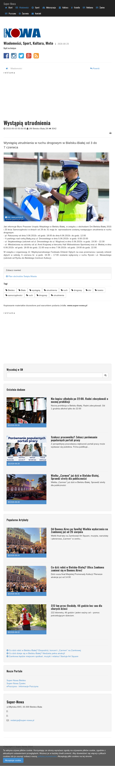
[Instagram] (13, 57)
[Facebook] (6, 57)
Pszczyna (11, 13)
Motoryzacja (50, 7)
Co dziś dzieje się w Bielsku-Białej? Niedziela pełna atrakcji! (36, 653)
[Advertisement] (59, 95)
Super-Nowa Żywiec (16, 683)
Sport (37, 7)
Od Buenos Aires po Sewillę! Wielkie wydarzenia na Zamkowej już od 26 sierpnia (79, 530)
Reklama (89, 7)
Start (10, 7)
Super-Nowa (10, 3)
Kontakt (37, 13)
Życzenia (25, 13)
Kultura (64, 7)
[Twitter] (21, 57)
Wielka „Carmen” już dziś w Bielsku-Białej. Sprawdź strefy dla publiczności (75, 477)
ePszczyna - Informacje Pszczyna (22, 686)
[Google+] (28, 57)
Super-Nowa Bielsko (16, 680)
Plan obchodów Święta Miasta (22, 276)
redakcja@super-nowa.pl (22, 720)
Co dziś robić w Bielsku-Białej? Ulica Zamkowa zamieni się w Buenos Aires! (77, 568)
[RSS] (36, 57)
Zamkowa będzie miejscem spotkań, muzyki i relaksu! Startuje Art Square (43, 656)
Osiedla (76, 7)
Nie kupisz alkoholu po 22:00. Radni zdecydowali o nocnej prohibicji (79, 400)
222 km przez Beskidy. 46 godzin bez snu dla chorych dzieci (76, 607)
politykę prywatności (47, 756)
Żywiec (101, 7)
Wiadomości (23, 7)
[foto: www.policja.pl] (56, 186)
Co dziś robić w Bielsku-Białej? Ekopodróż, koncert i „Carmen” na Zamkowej (44, 650)
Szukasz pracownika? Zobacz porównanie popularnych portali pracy (74, 438)
